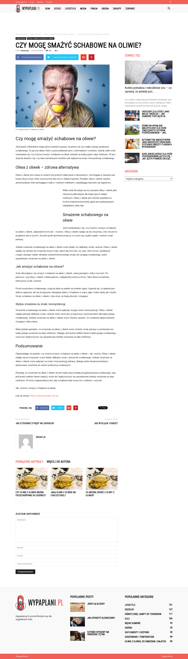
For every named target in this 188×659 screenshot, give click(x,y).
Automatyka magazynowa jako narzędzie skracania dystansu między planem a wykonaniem (157, 143)
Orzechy (129, 609)
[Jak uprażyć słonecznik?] (77, 621)
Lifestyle (70, 8)
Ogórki (128, 627)
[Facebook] (170, 2)
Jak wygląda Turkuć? (106, 423)
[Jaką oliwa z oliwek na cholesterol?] (67, 479)
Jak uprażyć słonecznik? (101, 617)
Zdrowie (130, 8)
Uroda (105, 8)
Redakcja (25, 50)
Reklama (40, 2)
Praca (94, 8)
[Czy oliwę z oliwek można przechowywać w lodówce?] (32, 479)
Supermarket (20, 38)
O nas (32, 2)
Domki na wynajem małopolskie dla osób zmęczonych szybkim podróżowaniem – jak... (154, 129)
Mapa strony (167, 656)
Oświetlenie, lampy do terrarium (143, 614)
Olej (127, 618)
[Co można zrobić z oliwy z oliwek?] (102, 479)
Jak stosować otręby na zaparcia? (35, 423)
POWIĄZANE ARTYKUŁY (29, 461)
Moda (83, 8)
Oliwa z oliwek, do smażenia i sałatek (40, 38)
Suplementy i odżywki (137, 632)
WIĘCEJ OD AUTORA (58, 461)
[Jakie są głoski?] (77, 607)
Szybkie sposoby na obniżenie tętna (98, 633)
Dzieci (57, 8)
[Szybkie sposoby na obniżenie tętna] (77, 636)
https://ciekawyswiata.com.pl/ (44, 395)
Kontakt (49, 2)
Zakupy (117, 8)
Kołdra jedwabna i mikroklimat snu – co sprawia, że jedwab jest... (148, 89)
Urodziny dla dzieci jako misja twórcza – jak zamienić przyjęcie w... (155, 114)
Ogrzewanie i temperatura (139, 636)
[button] (168, 8)
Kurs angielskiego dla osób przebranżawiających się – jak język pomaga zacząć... (157, 156)
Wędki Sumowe (132, 623)
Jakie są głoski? (96, 603)
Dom (47, 8)
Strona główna (21, 2)
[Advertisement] (94, 23)
